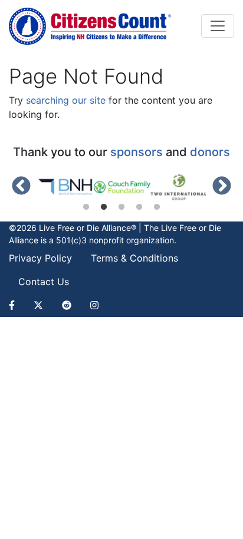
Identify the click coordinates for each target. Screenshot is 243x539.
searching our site (66, 100)
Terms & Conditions (134, 258)
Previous (21, 186)
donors (210, 152)
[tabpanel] (65, 187)
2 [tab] (104, 207)
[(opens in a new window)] (65, 187)
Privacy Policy (40, 258)
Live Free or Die (191, 228)
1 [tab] (86, 207)
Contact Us (43, 281)
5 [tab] (157, 207)
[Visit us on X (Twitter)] (38, 305)
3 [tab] (121, 207)
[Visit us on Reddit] (66, 305)
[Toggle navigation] (217, 26)
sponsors (136, 152)
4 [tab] (139, 207)
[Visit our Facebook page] (16, 305)
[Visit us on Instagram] (94, 305)
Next (221, 186)
